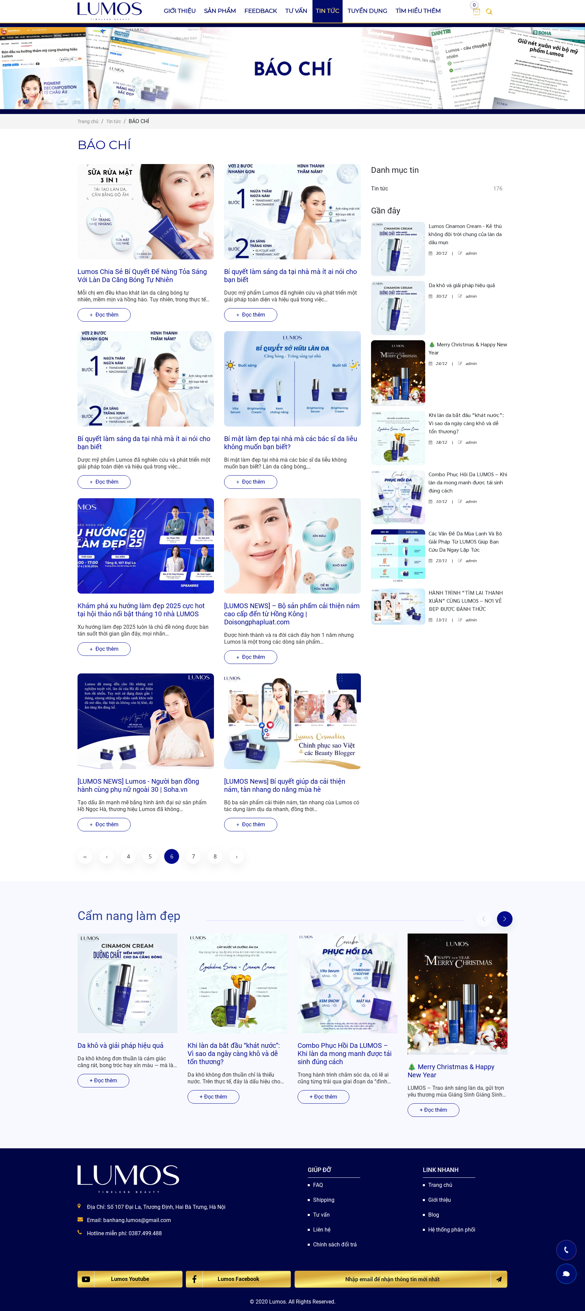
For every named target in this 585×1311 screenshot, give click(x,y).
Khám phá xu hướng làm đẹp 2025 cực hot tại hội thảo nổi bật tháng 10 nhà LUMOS (141, 610)
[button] (505, 919)
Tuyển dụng (367, 10)
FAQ (318, 1185)
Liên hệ (321, 1229)
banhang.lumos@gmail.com (137, 1220)
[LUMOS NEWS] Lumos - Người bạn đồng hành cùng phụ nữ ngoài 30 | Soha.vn (138, 785)
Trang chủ (440, 1185)
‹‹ (85, 856)
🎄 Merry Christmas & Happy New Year (468, 348)
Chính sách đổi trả (335, 1244)
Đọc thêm (106, 315)
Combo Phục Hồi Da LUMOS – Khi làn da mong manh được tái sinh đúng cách (468, 482)
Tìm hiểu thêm (418, 10)
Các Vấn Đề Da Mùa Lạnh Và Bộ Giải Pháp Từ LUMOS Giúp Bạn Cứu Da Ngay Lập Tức (465, 541)
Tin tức (327, 10)
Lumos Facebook (238, 1279)
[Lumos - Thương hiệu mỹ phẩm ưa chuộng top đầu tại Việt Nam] (128, 1179)
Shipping (323, 1200)
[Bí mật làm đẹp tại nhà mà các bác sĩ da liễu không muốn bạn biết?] (292, 379)
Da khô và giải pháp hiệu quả (462, 285)
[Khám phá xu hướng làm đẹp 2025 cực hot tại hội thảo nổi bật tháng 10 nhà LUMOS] (146, 546)
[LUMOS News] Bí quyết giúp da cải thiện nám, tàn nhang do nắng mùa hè (284, 785)
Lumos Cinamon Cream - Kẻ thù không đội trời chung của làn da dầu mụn (465, 234)
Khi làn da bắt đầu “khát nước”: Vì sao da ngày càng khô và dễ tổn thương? (466, 423)
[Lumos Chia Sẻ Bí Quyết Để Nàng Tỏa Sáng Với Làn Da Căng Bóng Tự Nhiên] (146, 211)
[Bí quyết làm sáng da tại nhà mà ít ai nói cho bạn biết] (292, 211)
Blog (433, 1215)
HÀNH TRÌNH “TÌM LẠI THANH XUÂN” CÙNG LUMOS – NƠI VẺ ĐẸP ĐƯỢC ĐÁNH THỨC (466, 600)
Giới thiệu (180, 10)
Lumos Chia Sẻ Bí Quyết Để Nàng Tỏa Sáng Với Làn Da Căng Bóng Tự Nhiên (142, 276)
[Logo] (110, 11)
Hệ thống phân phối (451, 1229)
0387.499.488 (145, 1233)
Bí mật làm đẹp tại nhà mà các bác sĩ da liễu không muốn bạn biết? (290, 443)
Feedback (260, 10)
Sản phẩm (220, 10)
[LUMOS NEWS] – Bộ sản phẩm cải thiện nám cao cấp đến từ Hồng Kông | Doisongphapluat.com (292, 614)
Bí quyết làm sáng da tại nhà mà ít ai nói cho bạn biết (290, 276)
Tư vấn (296, 10)
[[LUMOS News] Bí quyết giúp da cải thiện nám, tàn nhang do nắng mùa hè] (292, 721)
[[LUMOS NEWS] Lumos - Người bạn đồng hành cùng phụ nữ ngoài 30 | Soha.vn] (146, 721)
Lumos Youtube (130, 1279)
